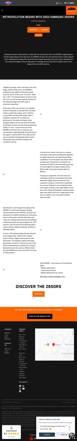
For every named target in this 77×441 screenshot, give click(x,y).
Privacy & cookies (71, 402)
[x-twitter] (69, 3)
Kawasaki (33, 30)
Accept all (47, 434)
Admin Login (64, 402)
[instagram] (67, 3)
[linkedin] (73, 3)
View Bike (39, 294)
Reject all (64, 434)
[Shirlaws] (71, 10)
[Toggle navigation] (2, 10)
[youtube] (71, 3)
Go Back (39, 35)
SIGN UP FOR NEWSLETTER (39, 316)
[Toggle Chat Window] (72, 436)
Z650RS (45, 30)
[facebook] (65, 3)
